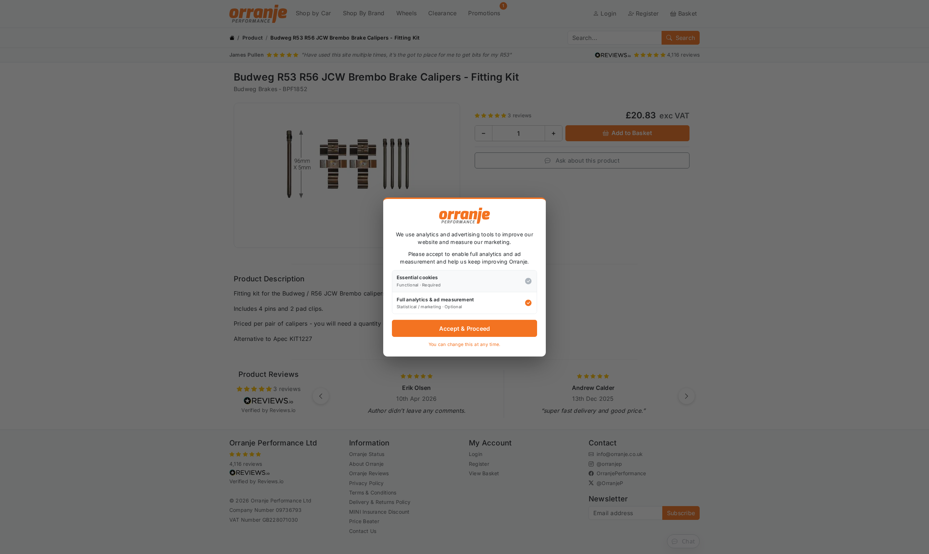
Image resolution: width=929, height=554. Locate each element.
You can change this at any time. (465, 344)
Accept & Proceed (464, 328)
